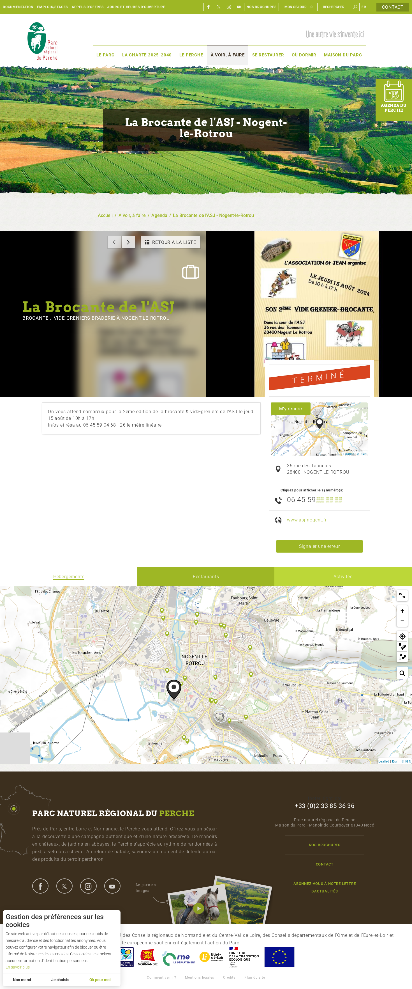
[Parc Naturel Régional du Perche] (42, 41)
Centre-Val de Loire (125, 957)
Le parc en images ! (146, 887)
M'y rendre (290, 408)
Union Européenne (279, 957)
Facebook (209, 7)
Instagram (229, 7)
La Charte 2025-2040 (147, 55)
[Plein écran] (402, 595)
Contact (393, 7)
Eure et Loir (211, 957)
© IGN (362, 453)
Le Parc (105, 55)
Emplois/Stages (52, 7)
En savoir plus (18, 967)
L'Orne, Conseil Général (178, 957)
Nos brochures (261, 7)
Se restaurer (268, 55)
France (244, 957)
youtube (112, 886)
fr (364, 7)
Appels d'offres (88, 7)
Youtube (239, 7)
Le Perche (191, 55)
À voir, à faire (228, 55)
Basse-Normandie (148, 957)
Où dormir (304, 55)
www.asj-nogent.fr (307, 520)
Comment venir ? (161, 977)
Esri (395, 761)
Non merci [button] (22, 979)
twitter (64, 886)
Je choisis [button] (60, 979)
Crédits (229, 977)
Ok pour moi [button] (100, 979)
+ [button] (402, 610)
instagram (88, 886)
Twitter (219, 7)
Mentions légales (199, 977)
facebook (40, 886)
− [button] (402, 620)
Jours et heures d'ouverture (136, 7)
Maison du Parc (343, 55)
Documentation (18, 7)
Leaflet (348, 453)
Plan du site (254, 977)
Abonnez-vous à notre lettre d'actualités (324, 887)
